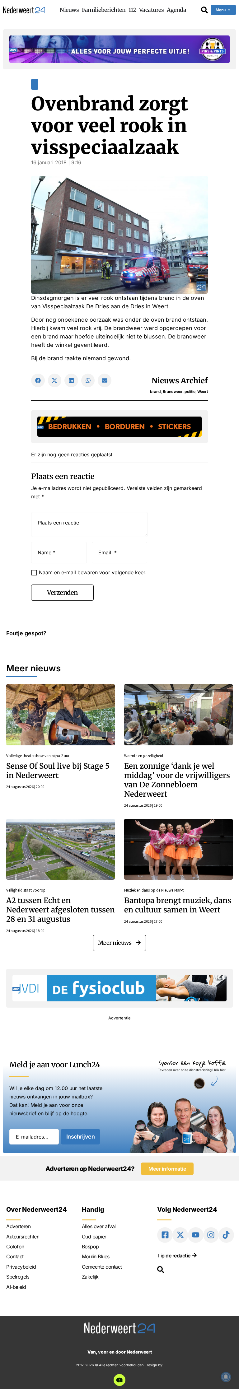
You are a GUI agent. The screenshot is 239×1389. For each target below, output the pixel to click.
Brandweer (173, 391)
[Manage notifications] (226, 1377)
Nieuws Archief (180, 380)
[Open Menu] (229, 10)
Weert (202, 391)
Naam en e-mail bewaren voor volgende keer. (93, 572)
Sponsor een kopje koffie (192, 1062)
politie (190, 391)
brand (155, 391)
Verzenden (62, 592)
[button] (38, 380)
